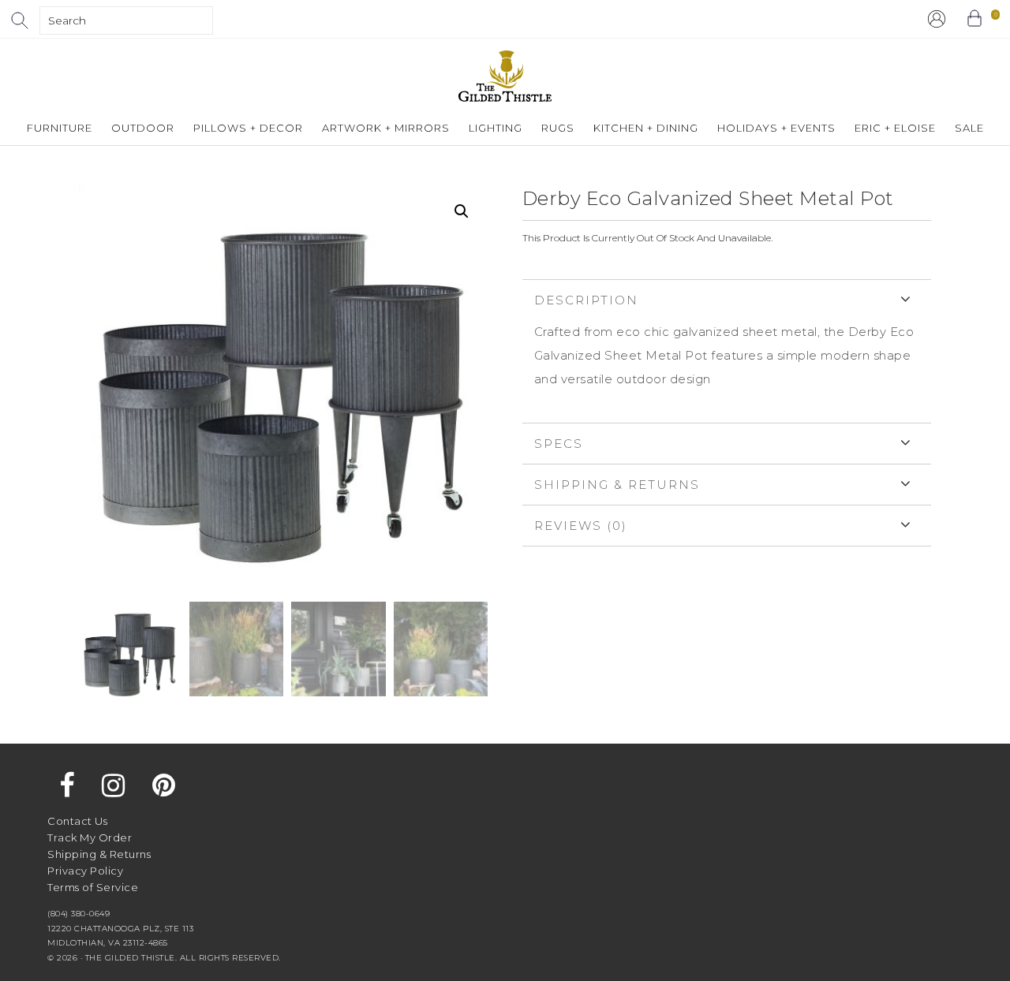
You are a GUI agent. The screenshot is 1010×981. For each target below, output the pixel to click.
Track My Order (89, 837)
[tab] (726, 351)
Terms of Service (92, 887)
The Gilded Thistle (505, 76)
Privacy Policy (85, 870)
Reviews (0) (580, 525)
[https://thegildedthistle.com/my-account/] (936, 19)
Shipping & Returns (617, 484)
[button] (461, 211)
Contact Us (77, 821)
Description (586, 300)
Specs (558, 443)
